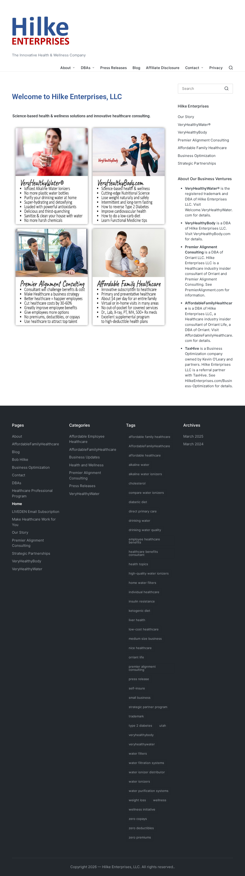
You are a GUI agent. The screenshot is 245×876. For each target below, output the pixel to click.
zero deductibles (141, 828)
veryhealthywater (142, 744)
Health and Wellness (86, 465)
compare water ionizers (146, 492)
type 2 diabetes (140, 725)
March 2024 (193, 444)
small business (139, 697)
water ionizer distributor (147, 772)
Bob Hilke (20, 459)
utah (162, 725)
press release (139, 679)
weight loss (137, 800)
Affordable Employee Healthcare (87, 439)
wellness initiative (142, 809)
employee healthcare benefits (144, 540)
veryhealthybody (141, 735)
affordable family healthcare (149, 437)
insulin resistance (142, 601)
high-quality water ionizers (149, 573)
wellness (159, 800)
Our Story (186, 116)
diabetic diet (138, 502)
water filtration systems (146, 763)
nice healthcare (140, 648)
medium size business (145, 638)
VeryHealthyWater (27, 569)
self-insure (137, 688)
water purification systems (148, 791)
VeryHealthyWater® (194, 124)
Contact (18, 475)
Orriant (203, 330)
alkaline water (139, 465)
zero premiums (140, 837)
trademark (136, 716)
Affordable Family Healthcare (202, 147)
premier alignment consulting (142, 668)
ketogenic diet (139, 611)
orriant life (136, 657)
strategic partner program (148, 707)
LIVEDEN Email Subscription (35, 511)
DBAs (16, 483)
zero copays (138, 819)
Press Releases (82, 486)
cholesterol (137, 483)
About (17, 436)
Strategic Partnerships (197, 163)
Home (17, 503)
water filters (138, 753)
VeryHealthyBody (192, 132)
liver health (137, 620)
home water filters (142, 583)
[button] (226, 89)
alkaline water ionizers (145, 474)
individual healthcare (144, 592)
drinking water (139, 520)
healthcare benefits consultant (143, 553)
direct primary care (143, 511)
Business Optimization (197, 155)
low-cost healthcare (144, 629)
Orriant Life (217, 324)
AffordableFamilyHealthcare (35, 444)
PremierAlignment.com (204, 290)
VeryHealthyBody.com (211, 233)
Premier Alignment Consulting (203, 140)
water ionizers (139, 781)
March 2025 (193, 436)
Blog (16, 452)
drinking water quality (145, 530)
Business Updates (84, 457)
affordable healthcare (145, 455)
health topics (138, 564)
